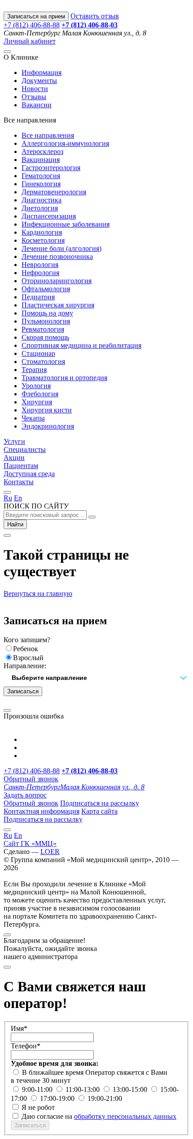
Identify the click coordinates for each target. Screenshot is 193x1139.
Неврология (40, 264)
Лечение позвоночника (57, 256)
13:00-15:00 (131, 1089)
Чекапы (33, 418)
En (18, 498)
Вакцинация (41, 159)
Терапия (34, 369)
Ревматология (43, 329)
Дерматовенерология (54, 192)
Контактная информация (41, 811)
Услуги (14, 441)
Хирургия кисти (47, 410)
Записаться (23, 691)
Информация (41, 72)
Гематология (41, 176)
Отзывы (34, 97)
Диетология (40, 208)
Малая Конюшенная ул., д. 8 (74, 787)
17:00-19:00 (58, 1098)
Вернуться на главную (38, 593)
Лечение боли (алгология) (61, 248)
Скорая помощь (45, 337)
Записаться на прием (36, 16)
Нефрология (40, 272)
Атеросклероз (42, 151)
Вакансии (37, 105)
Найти (15, 524)
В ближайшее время (53, 1072)
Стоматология (43, 361)
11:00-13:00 (83, 1089)
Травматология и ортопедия (64, 377)
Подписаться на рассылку (99, 803)
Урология (36, 386)
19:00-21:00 (105, 1098)
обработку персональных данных (125, 1116)
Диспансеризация (49, 216)
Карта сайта (99, 811)
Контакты (19, 482)
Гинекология (41, 184)
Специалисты (25, 449)
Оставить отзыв (94, 16)
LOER (50, 851)
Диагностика (41, 200)
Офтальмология (46, 289)
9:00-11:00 (38, 1089)
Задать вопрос (25, 795)
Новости (35, 88)
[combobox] (96, 678)
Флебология (40, 394)
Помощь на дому (47, 313)
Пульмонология (46, 321)
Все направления (48, 135)
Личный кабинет (30, 41)
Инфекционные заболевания (66, 224)
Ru (8, 498)
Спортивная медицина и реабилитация (81, 345)
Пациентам (21, 465)
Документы (39, 80)
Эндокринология (48, 426)
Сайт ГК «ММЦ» (30, 843)
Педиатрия (38, 297)
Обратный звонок (31, 779)
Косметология (43, 240)
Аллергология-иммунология (65, 143)
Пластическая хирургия (58, 305)
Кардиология (42, 232)
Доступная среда (29, 474)
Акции (14, 457)
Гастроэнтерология (51, 167)
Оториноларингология (57, 281)
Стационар (38, 353)
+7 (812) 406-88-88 (32, 25)
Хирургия (37, 402)
